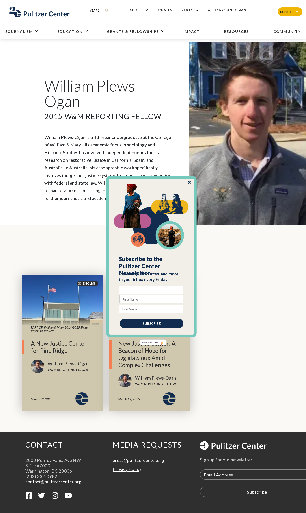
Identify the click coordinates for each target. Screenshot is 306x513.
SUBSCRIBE (152, 323)
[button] (151, 265)
